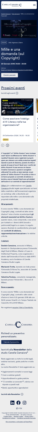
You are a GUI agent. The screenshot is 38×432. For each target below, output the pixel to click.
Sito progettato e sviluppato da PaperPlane (19, 421)
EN (21, 408)
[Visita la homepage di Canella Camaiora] (12, 5)
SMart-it (4, 186)
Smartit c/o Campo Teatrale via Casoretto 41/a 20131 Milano (17, 70)
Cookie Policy (8, 416)
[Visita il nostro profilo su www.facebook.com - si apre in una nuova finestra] (18, 402)
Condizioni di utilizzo (8, 418)
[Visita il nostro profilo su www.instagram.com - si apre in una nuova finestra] (24, 402)
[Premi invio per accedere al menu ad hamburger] (34, 5)
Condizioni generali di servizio (26, 418)
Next (7, 145)
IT (17, 408)
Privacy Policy (29, 416)
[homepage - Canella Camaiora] (19, 324)
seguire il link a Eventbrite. (22, 307)
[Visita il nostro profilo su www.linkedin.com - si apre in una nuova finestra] (12, 402)
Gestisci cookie (18, 416)
